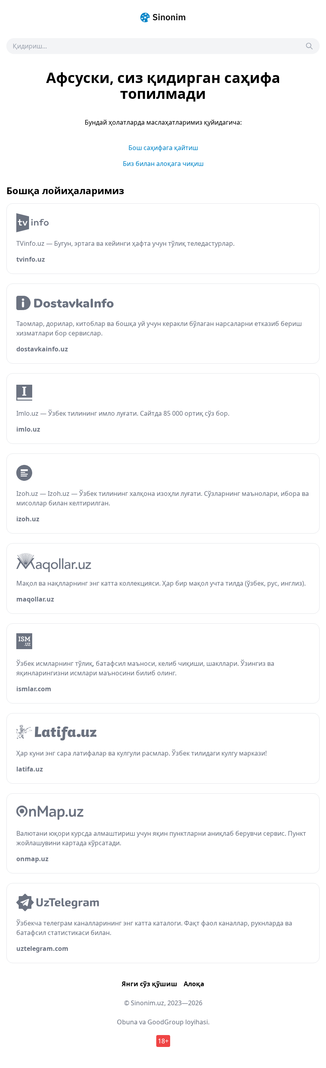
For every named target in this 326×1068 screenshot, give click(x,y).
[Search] (309, 46)
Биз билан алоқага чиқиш (163, 163)
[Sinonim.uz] (163, 17)
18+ (163, 1041)
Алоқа (194, 983)
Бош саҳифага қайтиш (163, 147)
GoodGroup (165, 1022)
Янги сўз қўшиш (149, 983)
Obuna (127, 1022)
